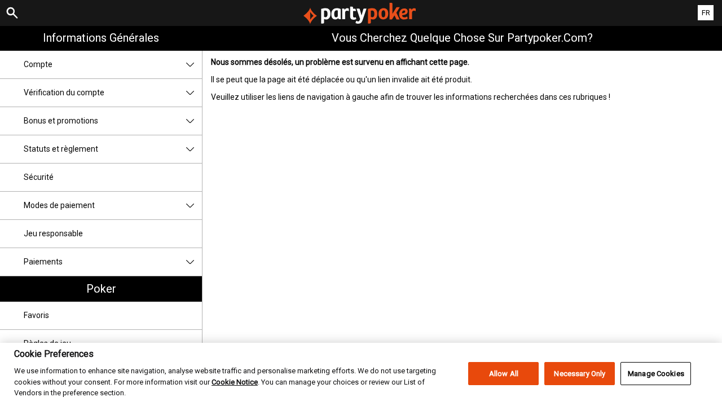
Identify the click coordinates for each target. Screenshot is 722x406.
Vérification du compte (64, 92)
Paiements (43, 261)
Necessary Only (579, 373)
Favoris (36, 315)
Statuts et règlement (61, 148)
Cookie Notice (235, 382)
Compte (38, 64)
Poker (101, 288)
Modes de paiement (59, 205)
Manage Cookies (656, 373)
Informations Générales (101, 38)
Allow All (503, 373)
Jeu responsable (53, 233)
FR (706, 12)
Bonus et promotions (61, 120)
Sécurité (39, 177)
